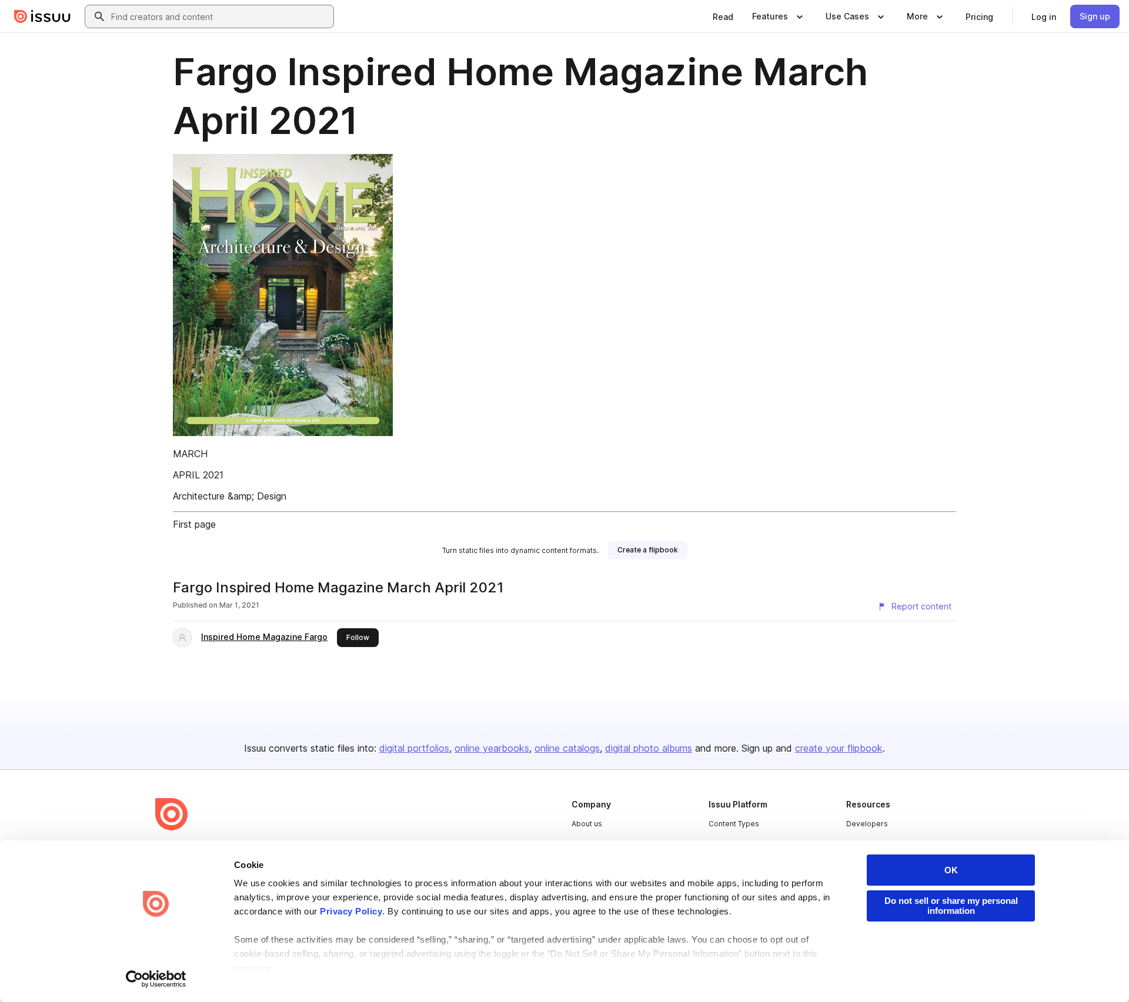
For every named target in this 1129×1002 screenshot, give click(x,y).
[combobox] (220, 16)
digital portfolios (414, 748)
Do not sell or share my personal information (951, 906)
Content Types (734, 823)
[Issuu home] (42, 16)
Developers (867, 823)
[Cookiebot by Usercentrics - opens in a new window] (156, 979)
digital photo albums (648, 748)
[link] (723, 16)
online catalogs (567, 748)
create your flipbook (839, 748)
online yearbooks (492, 748)
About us (587, 823)
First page (194, 524)
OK (951, 870)
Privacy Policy (351, 911)
